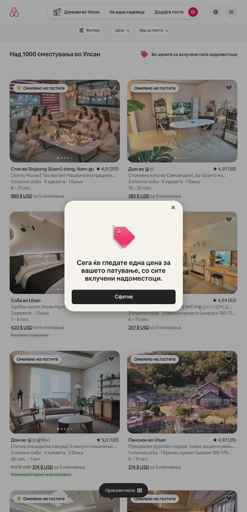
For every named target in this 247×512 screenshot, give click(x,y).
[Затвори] (173, 207)
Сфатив (123, 297)
